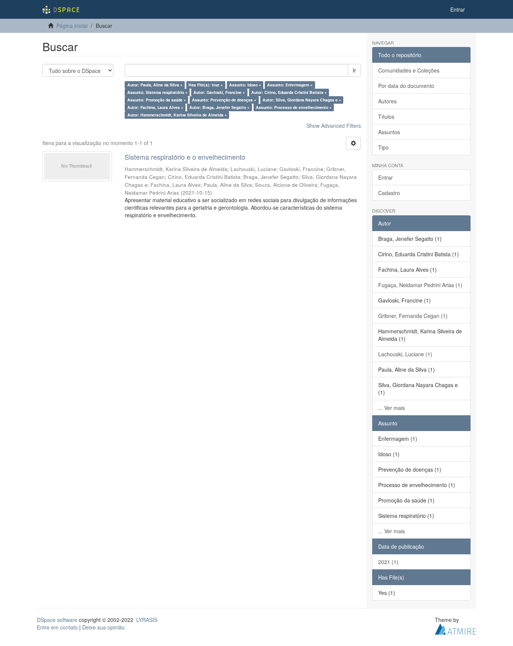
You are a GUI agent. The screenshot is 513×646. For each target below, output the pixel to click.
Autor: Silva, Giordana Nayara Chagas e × (302, 100)
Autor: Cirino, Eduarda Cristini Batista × (289, 92)
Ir (354, 70)
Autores (387, 101)
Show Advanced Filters (333, 125)
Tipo (383, 147)
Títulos (386, 116)
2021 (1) (388, 562)
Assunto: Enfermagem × (289, 85)
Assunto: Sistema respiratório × (157, 92)
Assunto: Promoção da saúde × (156, 100)
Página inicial (72, 25)
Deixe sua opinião (103, 627)
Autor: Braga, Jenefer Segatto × (219, 107)
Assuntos (389, 132)
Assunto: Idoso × (245, 85)
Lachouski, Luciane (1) (405, 354)
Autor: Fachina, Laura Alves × (155, 107)
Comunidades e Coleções (408, 70)
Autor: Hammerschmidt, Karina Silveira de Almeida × (177, 115)
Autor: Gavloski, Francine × (219, 92)
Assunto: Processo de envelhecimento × (294, 107)
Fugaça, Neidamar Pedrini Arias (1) (420, 285)
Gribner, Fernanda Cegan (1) (413, 315)
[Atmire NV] (455, 628)
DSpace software (57, 619)
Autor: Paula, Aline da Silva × (155, 85)
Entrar (385, 177)
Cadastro (389, 193)
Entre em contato (57, 627)
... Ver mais (391, 408)
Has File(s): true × (206, 85)
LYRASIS (146, 619)
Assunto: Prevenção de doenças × (224, 100)
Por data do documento (406, 85)
